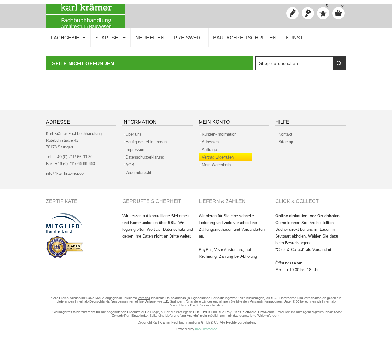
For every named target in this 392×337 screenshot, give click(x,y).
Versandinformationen (266, 301)
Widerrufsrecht (138, 172)
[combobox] (294, 63)
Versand (144, 298)
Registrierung (292, 13)
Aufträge (209, 149)
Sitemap (285, 142)
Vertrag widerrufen (218, 157)
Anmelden (308, 13)
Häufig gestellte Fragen (146, 142)
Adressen (210, 142)
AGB (130, 165)
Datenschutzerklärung (145, 157)
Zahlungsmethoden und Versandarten (232, 229)
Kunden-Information (219, 134)
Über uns (133, 134)
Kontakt (285, 134)
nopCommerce (206, 329)
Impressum (135, 149)
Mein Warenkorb (216, 165)
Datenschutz (174, 229)
